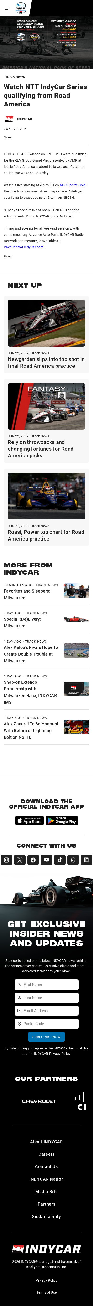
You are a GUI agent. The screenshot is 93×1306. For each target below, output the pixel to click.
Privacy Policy (46, 1280)
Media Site (46, 1191)
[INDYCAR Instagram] (6, 860)
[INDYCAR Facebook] (33, 860)
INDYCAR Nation (46, 1179)
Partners (47, 1204)
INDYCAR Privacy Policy (52, 1053)
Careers (46, 1154)
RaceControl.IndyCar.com (23, 247)
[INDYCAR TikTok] (60, 860)
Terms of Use (46, 1292)
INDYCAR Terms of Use (70, 1048)
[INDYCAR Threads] (73, 860)
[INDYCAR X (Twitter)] (20, 860)
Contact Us (46, 1166)
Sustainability (46, 1216)
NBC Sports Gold (73, 185)
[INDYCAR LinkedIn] (86, 860)
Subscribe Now (46, 1036)
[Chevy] (39, 1101)
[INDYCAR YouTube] (46, 860)
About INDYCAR (46, 1141)
